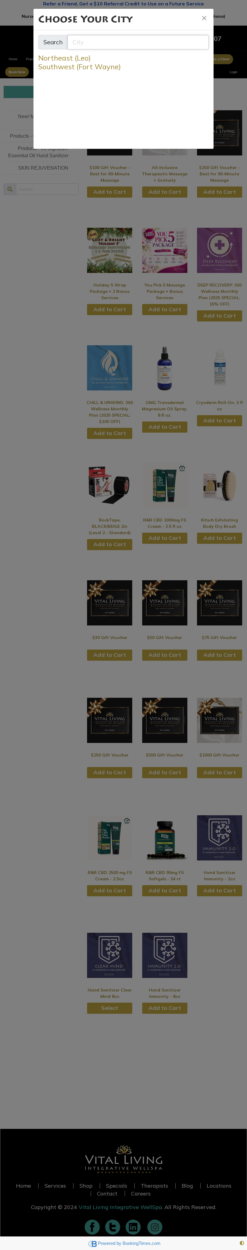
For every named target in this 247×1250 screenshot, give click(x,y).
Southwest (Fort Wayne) (79, 66)
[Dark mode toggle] (242, 1243)
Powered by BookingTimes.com (129, 1243)
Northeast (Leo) (64, 58)
